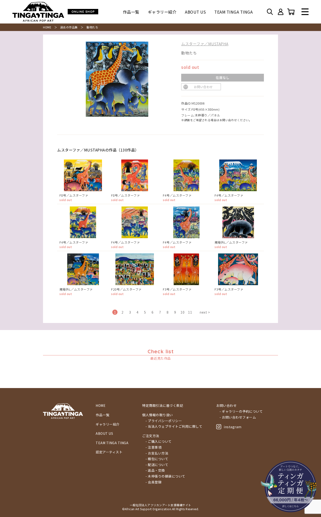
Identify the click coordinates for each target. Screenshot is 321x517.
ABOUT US (195, 12)
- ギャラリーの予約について (241, 411)
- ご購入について (158, 441)
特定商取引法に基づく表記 (162, 405)
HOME (47, 27)
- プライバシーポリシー (163, 421)
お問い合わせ (203, 87)
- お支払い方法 (156, 453)
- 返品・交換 (155, 470)
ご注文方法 (150, 436)
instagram (233, 426)
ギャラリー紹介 (162, 12)
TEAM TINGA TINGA (233, 12)
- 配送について (156, 465)
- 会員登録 (153, 482)
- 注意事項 (153, 447)
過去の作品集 (69, 27)
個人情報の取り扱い (157, 415)
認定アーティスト (109, 452)
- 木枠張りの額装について (165, 476)
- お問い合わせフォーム (237, 417)
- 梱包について (156, 459)
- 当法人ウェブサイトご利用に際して (173, 426)
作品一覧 (131, 12)
